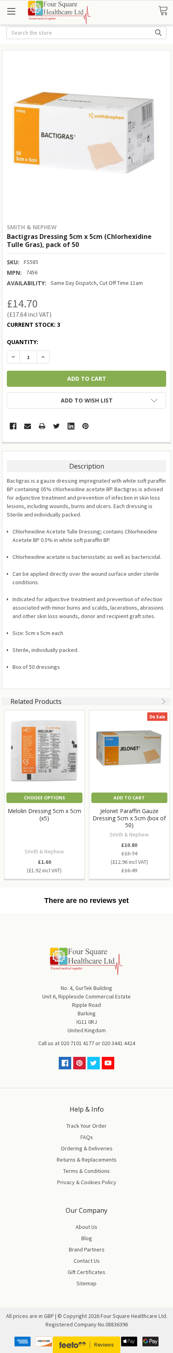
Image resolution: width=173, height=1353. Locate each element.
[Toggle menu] (11, 11)
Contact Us (87, 1260)
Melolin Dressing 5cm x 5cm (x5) (44, 814)
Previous (154, 701)
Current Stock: (33, 324)
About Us (86, 1227)
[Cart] (165, 11)
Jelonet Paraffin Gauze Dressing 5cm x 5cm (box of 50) (129, 818)
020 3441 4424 (118, 1043)
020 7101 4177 (77, 1043)
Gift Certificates (86, 1272)
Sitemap (86, 1283)
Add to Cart (129, 798)
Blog (86, 1238)
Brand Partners (87, 1249)
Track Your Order (86, 1125)
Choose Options (44, 798)
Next (163, 701)
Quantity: (22, 342)
